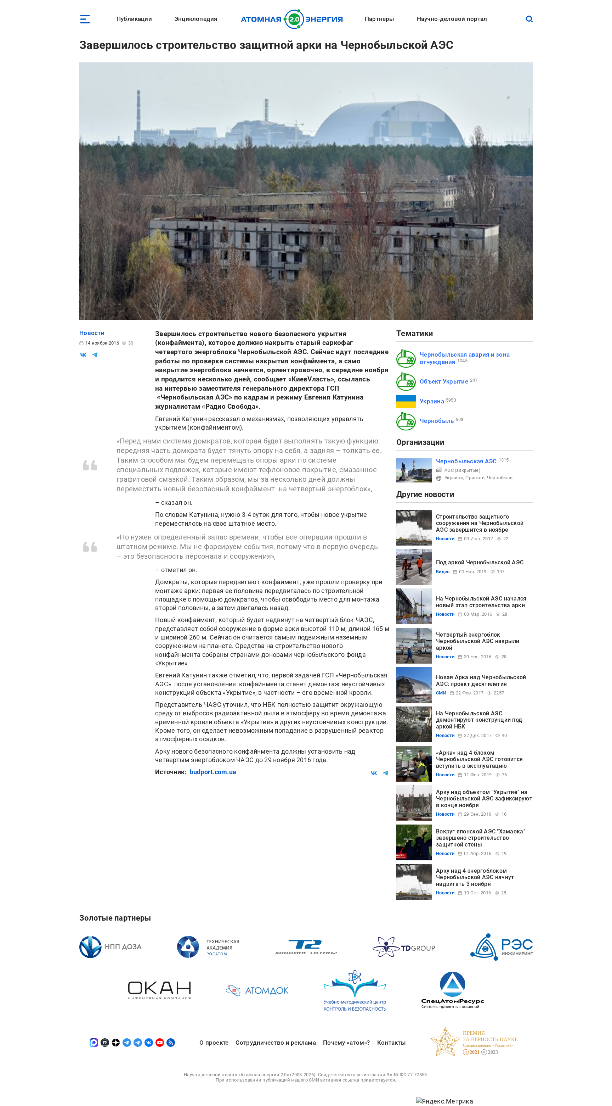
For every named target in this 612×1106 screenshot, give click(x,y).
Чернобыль (437, 420)
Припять (474, 477)
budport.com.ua (212, 772)
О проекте (213, 1042)
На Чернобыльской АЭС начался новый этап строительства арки (481, 601)
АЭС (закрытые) (462, 470)
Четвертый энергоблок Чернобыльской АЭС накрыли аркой (478, 641)
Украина (432, 401)
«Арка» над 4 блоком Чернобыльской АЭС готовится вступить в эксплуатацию (479, 759)
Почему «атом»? (346, 1042)
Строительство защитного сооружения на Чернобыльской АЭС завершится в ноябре (479, 523)
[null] (83, 355)
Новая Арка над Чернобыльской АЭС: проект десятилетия (481, 680)
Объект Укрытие (444, 381)
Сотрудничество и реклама (276, 1042)
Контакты (391, 1042)
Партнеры (379, 18)
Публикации (134, 18)
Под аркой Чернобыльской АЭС (479, 562)
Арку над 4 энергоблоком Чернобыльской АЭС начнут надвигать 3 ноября (475, 877)
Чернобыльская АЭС (466, 461)
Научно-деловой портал (452, 18)
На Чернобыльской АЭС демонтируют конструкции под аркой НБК (479, 720)
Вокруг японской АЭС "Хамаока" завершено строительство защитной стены (480, 838)
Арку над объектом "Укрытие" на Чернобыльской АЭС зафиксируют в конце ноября (484, 799)
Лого (294, 19)
